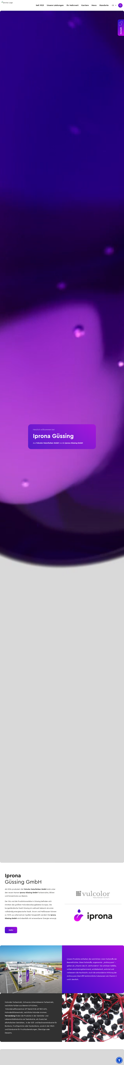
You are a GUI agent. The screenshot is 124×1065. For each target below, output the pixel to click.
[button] (69, 1017)
